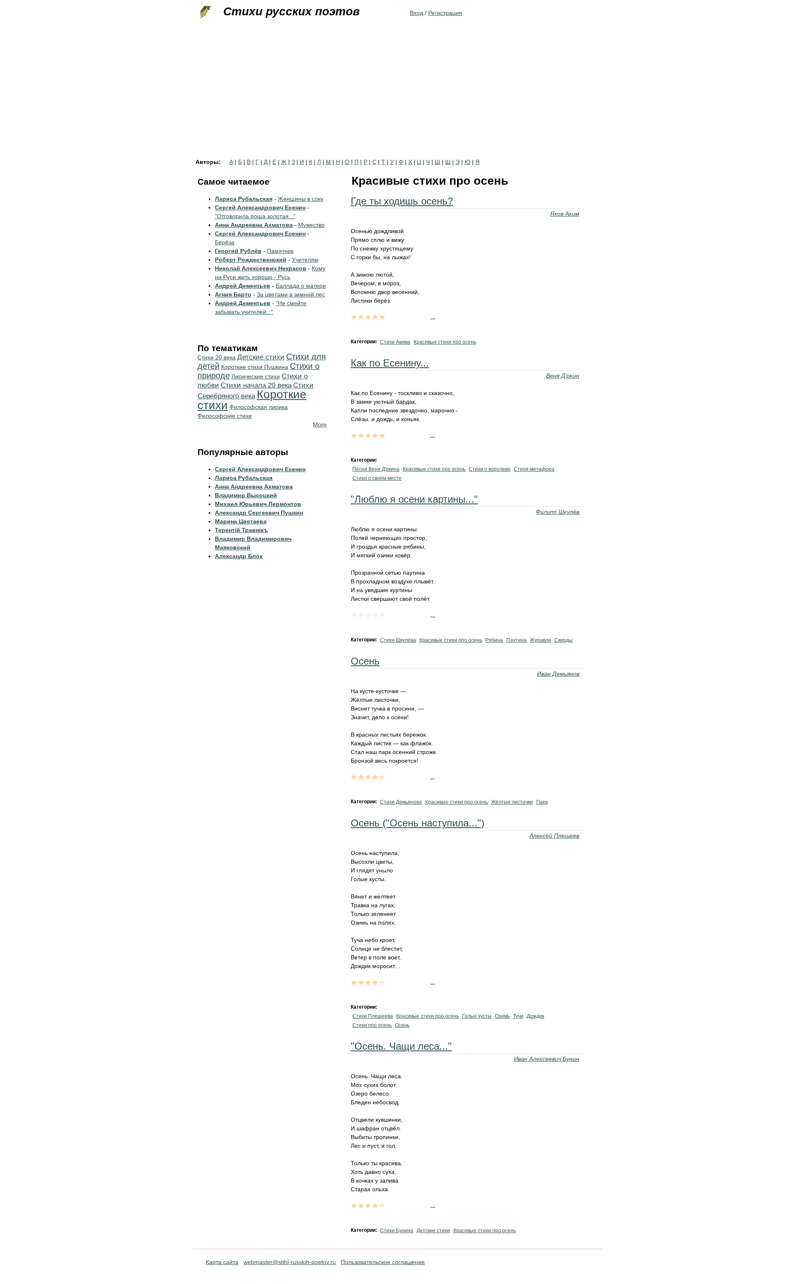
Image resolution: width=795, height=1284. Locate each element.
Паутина (516, 640)
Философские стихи (225, 415)
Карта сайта (222, 1262)
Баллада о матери (301, 285)
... (432, 316)
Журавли (540, 640)
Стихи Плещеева (372, 1016)
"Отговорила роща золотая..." (255, 216)
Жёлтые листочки (512, 802)
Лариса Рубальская (243, 198)
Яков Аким (564, 213)
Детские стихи (433, 1230)
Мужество (311, 225)
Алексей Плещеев (554, 835)
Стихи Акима (395, 342)
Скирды (563, 640)
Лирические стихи (255, 376)
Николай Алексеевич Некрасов (260, 268)
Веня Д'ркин (562, 375)
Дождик (535, 1016)
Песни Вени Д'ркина (376, 469)
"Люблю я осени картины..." (414, 499)
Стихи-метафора (534, 469)
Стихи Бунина (396, 1230)
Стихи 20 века (217, 357)
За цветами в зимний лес (291, 294)
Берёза (224, 242)
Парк (542, 802)
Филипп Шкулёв (557, 511)
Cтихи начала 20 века (256, 385)
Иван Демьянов (558, 673)
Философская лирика (258, 407)
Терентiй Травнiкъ (241, 530)
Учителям (305, 259)
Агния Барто (233, 294)
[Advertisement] (397, 97)
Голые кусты (476, 1016)
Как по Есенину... (390, 363)
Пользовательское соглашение (383, 1262)
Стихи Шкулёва (398, 640)
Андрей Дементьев (242, 285)
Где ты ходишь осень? (402, 201)
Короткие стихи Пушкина (254, 367)
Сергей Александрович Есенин (260, 207)
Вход (416, 13)
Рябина (494, 640)
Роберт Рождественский (251, 259)
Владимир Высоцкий (246, 495)
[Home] (205, 12)
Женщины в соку (300, 198)
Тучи (518, 1016)
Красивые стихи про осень (445, 342)
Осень (365, 661)
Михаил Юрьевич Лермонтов (258, 504)
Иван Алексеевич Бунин (546, 1058)
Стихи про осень (372, 1025)
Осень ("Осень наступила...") (417, 823)
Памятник (280, 251)
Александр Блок (239, 556)
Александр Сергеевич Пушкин (259, 512)
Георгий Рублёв (238, 251)
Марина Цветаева (241, 521)
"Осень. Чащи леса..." (401, 1046)
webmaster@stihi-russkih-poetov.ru (289, 1262)
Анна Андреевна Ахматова (254, 225)
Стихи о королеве (490, 469)
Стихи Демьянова (401, 802)
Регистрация (445, 13)
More (320, 424)
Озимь (502, 1016)
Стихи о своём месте (377, 478)
